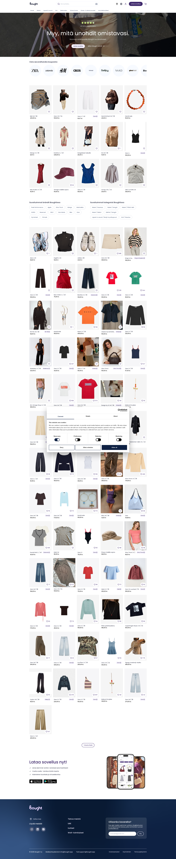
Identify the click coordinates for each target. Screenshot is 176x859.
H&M (118, 589)
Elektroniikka (63, 10)
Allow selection (88, 447)
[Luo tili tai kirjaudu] (125, 4)
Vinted (118, 332)
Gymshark (34, 217)
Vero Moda (61, 212)
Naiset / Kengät (112, 207)
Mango (70, 207)
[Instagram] (31, 829)
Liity (140, 834)
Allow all (114, 447)
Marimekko (80, 207)
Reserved (43, 212)
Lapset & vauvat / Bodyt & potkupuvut (104, 217)
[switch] (77, 439)
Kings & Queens (139, 258)
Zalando (93, 295)
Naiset (32, 10)
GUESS (33, 212)
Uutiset (71, 828)
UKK (69, 823)
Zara (94, 116)
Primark (44, 217)
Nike (71, 212)
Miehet (38, 10)
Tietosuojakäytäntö (140, 852)
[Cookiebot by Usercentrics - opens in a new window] (119, 410)
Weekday (45, 368)
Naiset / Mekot (96, 212)
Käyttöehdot (127, 852)
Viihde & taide (74, 10)
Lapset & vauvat (47, 10)
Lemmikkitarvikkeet (103, 10)
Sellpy (46, 699)
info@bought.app (66, 852)
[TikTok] (43, 829)
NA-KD (46, 332)
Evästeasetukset (114, 852)
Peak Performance (37, 207)
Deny (61, 447)
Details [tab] (88, 416)
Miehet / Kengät (111, 212)
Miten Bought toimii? (95, 46)
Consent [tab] (60, 416)
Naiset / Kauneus (97, 207)
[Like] (49, 111)
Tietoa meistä (74, 819)
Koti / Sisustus (125, 217)
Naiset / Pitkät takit (128, 207)
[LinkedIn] (37, 829)
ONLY (52, 212)
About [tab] (115, 416)
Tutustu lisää (88, 745)
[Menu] (121, 4)
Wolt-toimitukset (76, 832)
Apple (49, 207)
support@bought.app (87, 852)
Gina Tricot (116, 368)
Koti (56, 10)
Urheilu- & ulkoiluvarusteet (88, 10)
